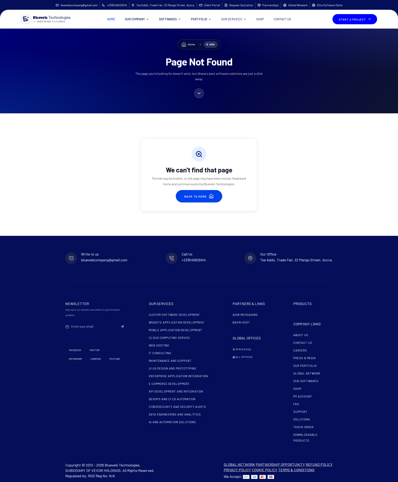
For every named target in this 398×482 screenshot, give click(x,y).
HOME (111, 19)
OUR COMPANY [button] (135, 19)
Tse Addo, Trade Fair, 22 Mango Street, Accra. (165, 5)
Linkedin (95, 358)
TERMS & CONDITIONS (296, 469)
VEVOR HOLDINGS (106, 470)
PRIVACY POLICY (237, 469)
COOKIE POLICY (264, 469)
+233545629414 (117, 5)
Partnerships (270, 5)
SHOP (260, 19)
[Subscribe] (122, 326)
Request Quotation (241, 5)
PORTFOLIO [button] (199, 19)
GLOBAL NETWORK (239, 464)
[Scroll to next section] (199, 92)
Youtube (114, 358)
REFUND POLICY (319, 464)
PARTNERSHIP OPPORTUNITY (280, 464)
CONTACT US (282, 19)
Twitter (94, 350)
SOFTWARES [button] (168, 19)
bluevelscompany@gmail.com (79, 5)
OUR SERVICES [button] (231, 19)
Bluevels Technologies (122, 465)
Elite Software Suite (329, 5)
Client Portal (212, 5)
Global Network (298, 5)
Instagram (75, 358)
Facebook (75, 350)
